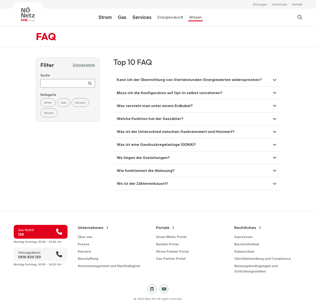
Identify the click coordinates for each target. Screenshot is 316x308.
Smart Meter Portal (171, 237)
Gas (122, 17)
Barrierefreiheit (246, 244)
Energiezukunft (170, 17)
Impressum (243, 237)
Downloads (279, 4)
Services (142, 17)
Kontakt (297, 4)
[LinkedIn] (152, 289)
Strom (105, 17)
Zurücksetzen (84, 65)
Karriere (84, 251)
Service (80, 102)
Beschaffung (88, 259)
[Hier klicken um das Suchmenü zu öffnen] (300, 17)
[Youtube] (164, 289)
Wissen (195, 17)
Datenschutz (244, 251)
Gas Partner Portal (171, 259)
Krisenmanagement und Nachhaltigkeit (109, 266)
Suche (45, 75)
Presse (83, 244)
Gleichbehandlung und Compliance (262, 259)
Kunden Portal (167, 244)
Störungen (260, 4)
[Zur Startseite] (28, 14)
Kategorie (48, 94)
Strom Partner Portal (172, 251)
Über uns (85, 237)
